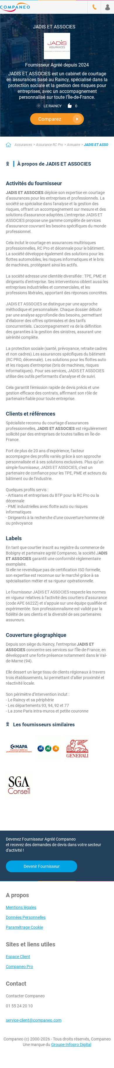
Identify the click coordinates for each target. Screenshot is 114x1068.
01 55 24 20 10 (19, 1006)
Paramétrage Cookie (24, 927)
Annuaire (73, 145)
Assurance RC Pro (49, 145)
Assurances (23, 145)
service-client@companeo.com (33, 1020)
